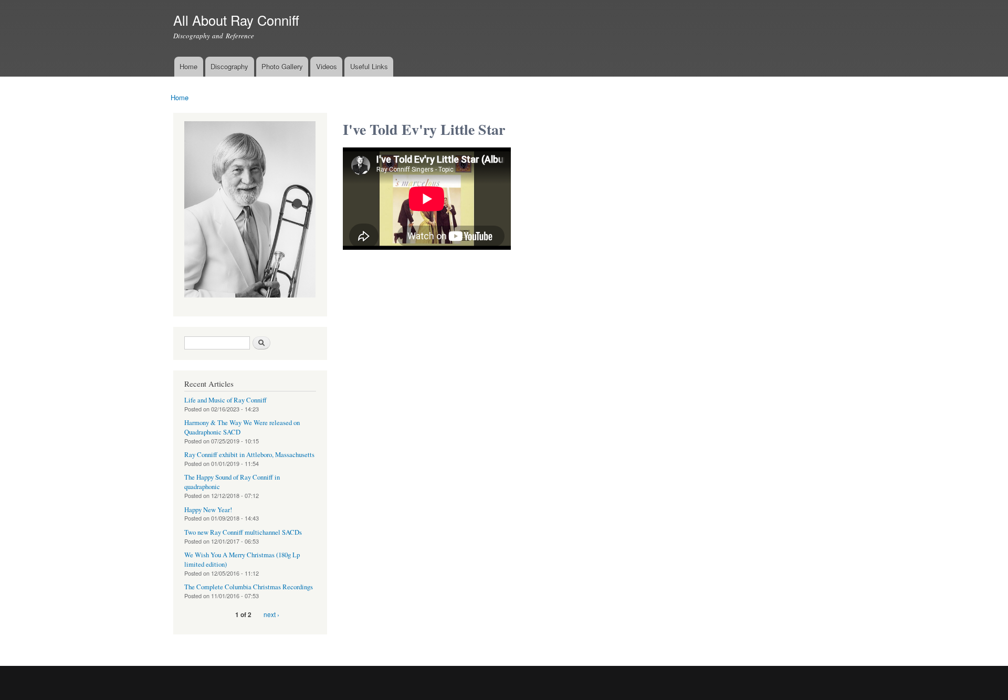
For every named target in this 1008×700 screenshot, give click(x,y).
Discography (229, 66)
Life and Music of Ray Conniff (225, 400)
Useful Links (369, 66)
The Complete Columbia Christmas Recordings (248, 586)
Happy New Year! (208, 509)
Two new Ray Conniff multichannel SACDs (243, 532)
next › (271, 614)
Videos (326, 66)
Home (188, 66)
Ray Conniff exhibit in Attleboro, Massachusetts (249, 454)
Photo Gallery (282, 66)
